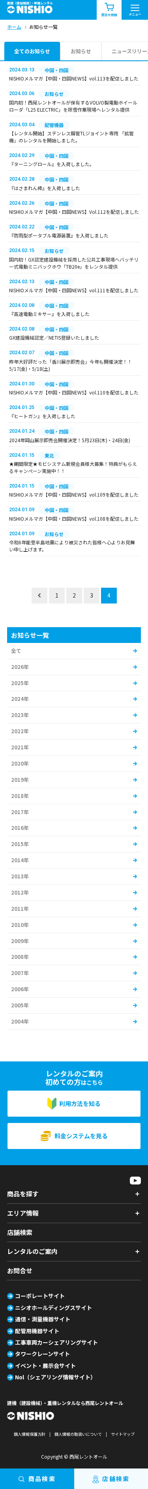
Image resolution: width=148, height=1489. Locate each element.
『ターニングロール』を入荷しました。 (51, 164)
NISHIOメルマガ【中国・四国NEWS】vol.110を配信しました (74, 392)
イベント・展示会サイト (45, 1365)
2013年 (20, 876)
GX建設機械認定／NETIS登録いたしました (54, 337)
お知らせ (81, 51)
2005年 (20, 1005)
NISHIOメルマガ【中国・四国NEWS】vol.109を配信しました (74, 494)
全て (16, 650)
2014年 (20, 860)
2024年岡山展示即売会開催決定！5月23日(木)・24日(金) (69, 440)
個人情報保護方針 (29, 1434)
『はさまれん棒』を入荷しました (44, 188)
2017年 (20, 812)
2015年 (20, 844)
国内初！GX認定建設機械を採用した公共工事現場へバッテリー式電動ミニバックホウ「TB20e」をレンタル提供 (74, 263)
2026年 (20, 667)
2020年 (20, 763)
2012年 (20, 892)
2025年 (20, 683)
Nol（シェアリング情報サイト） (55, 1377)
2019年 (20, 779)
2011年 (20, 908)
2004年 (20, 1021)
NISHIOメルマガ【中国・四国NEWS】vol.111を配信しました (74, 290)
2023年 (20, 715)
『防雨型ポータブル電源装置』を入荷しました (59, 235)
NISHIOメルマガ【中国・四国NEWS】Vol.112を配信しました (74, 211)
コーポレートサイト (40, 1296)
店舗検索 (19, 1232)
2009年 (20, 941)
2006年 (20, 989)
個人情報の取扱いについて (78, 1434)
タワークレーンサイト (42, 1354)
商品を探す (23, 1193)
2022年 (20, 731)
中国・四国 (56, 70)
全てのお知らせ (32, 51)
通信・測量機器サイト (42, 1319)
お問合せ (19, 1270)
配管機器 (54, 124)
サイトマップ (123, 1434)
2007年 (20, 973)
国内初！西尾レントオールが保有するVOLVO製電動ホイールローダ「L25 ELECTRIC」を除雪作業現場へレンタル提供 (73, 106)
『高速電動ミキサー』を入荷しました (49, 313)
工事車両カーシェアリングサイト (56, 1342)
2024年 (20, 698)
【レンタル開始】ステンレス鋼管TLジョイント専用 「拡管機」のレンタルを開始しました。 (71, 137)
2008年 (20, 956)
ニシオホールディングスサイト (53, 1308)
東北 (49, 455)
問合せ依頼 (109, 15)
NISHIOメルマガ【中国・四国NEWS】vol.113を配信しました (74, 78)
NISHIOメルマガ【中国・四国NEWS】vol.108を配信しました (74, 518)
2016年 (20, 827)
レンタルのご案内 (32, 1251)
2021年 (20, 747)
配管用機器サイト (37, 1331)
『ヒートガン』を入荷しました (42, 416)
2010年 (20, 925)
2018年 (20, 796)
